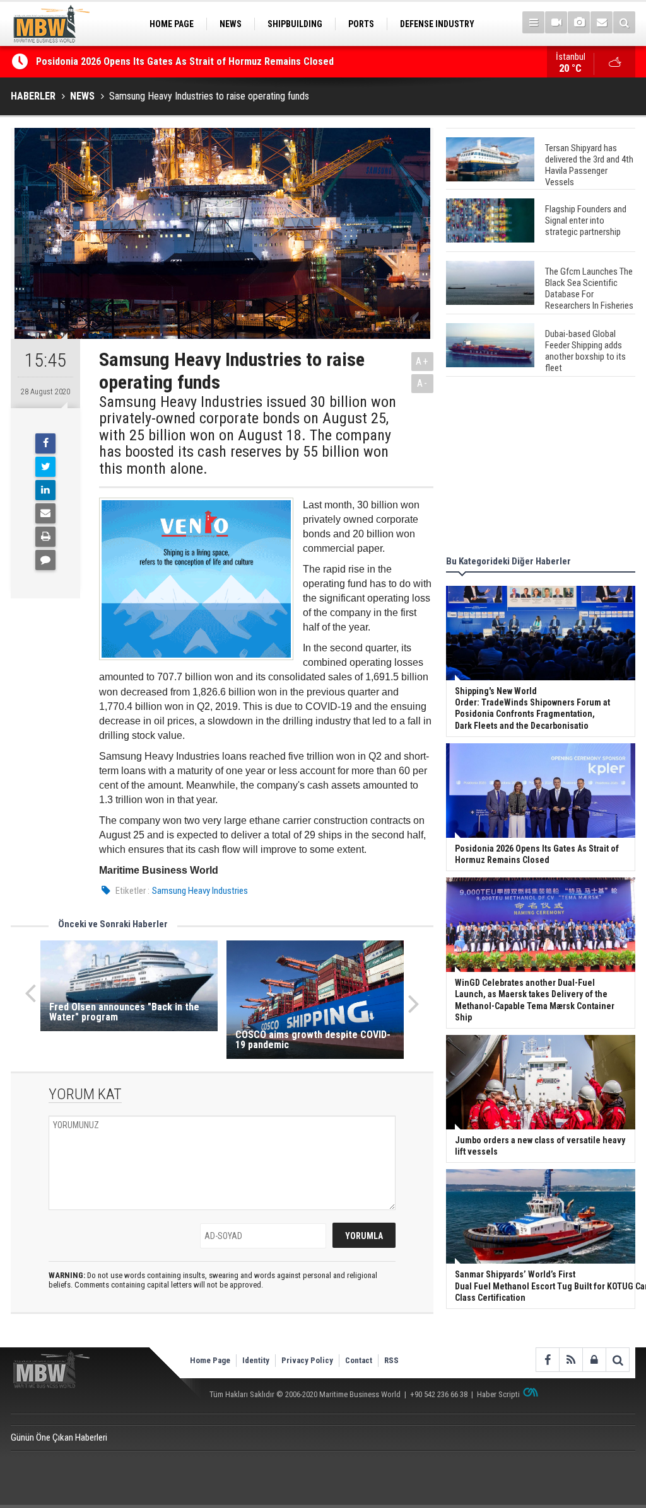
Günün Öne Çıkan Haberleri (59, 1437)
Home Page (210, 1360)
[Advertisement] (540, 468)
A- (422, 383)
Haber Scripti (498, 1394)
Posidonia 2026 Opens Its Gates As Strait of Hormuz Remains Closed (186, 61)
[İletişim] (601, 22)
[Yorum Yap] (45, 560)
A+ (422, 361)
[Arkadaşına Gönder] (45, 513)
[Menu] (533, 22)
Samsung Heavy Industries (200, 890)
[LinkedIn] (45, 490)
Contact (358, 1360)
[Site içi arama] (624, 22)
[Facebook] (45, 443)
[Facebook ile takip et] (547, 1359)
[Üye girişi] (594, 1359)
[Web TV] (556, 22)
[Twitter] (45, 467)
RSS (391, 1360)
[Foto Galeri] (579, 22)
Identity (255, 1360)
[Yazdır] (45, 537)
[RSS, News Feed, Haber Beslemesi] (570, 1359)
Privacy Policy (307, 1360)
